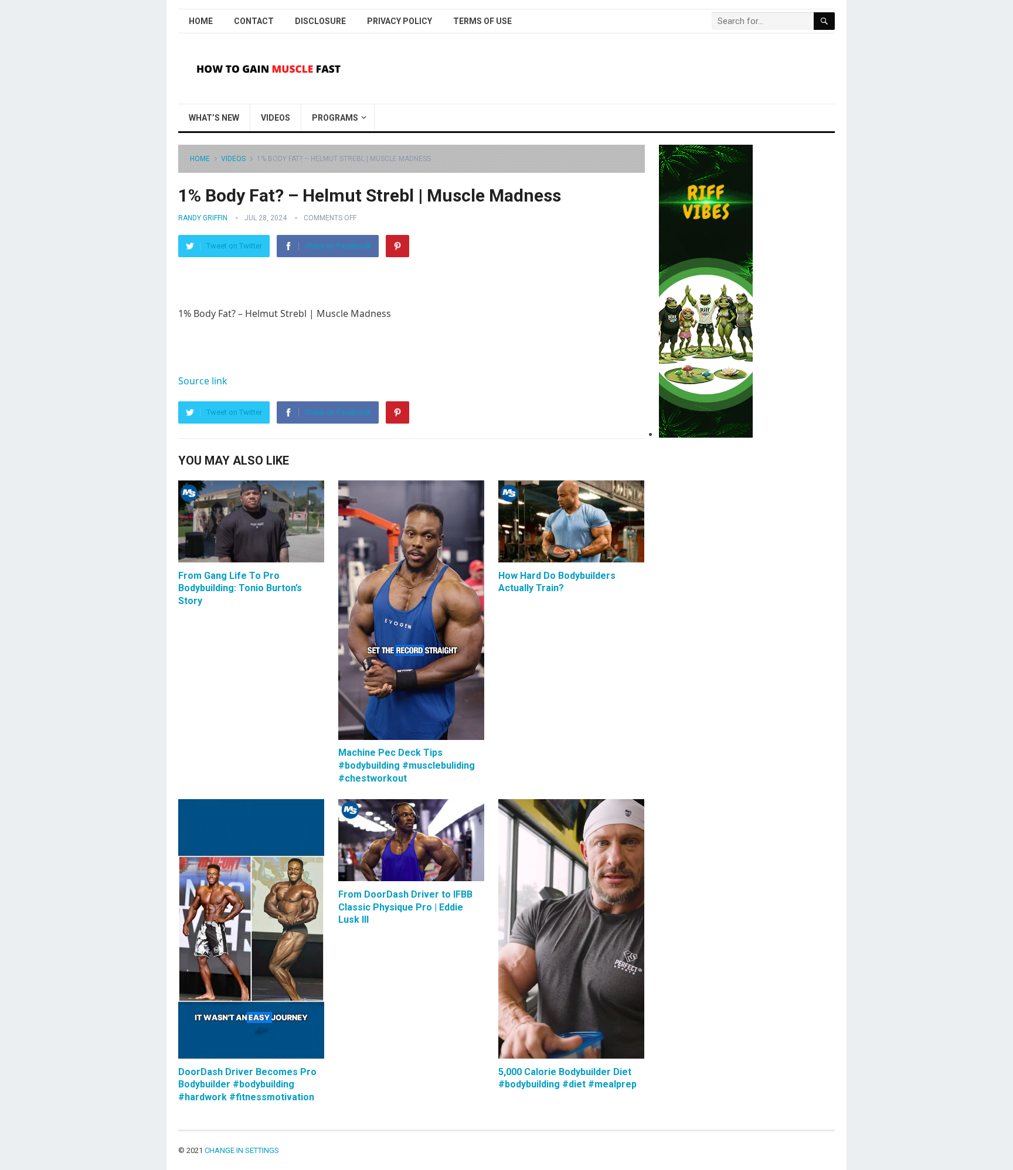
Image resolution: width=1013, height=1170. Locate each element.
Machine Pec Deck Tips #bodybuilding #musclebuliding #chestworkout (406, 765)
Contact (254, 21)
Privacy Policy (399, 21)
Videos (275, 117)
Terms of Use (482, 21)
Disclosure (320, 21)
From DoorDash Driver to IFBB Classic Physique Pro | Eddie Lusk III (405, 907)
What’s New (214, 117)
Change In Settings (242, 1150)
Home (201, 21)
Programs (335, 117)
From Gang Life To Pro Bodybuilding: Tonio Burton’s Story (240, 588)
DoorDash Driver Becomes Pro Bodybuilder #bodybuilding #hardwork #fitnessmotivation (247, 1084)
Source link (202, 380)
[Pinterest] (397, 246)
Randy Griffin (202, 218)
